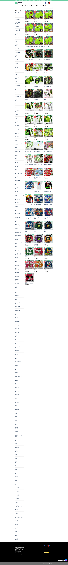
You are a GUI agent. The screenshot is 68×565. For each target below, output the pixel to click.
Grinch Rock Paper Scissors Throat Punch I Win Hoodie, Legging (29, 138)
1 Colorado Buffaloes (18, 33)
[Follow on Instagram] (47, 3)
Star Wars (16, 465)
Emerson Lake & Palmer (18, 258)
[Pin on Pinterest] (48, 546)
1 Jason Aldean (17, 62)
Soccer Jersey (17, 455)
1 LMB (16, 66)
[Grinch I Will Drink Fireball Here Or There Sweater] (38, 53)
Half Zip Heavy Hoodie (18, 292)
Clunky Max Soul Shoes (18, 218)
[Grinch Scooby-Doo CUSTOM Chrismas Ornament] (29, 67)
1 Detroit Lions (17, 38)
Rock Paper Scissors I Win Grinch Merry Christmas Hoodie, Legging (29, 125)
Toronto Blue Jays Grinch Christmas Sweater (48, 205)
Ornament (16, 401)
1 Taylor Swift (17, 103)
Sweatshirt (16, 480)
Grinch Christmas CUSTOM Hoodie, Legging (38, 112)
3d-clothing (17, 136)
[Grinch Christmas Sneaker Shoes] (48, 67)
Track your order (42, 5)
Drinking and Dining (18, 253)
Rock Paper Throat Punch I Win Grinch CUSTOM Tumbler (28, 151)
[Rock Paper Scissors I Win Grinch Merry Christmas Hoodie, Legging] (29, 119)
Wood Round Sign (17, 535)
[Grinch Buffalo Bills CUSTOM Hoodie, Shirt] (48, 40)
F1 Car (16, 262)
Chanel (16, 210)
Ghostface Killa (17, 283)
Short (16, 439)
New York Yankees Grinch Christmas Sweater (37, 205)
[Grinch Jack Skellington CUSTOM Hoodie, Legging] (48, 106)
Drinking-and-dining (18, 254)
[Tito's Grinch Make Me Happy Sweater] (48, 238)
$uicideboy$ (17, 12)
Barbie (16, 158)
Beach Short (17, 166)
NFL (15, 390)
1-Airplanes (16, 114)
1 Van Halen (17, 110)
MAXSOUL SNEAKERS (18, 362)
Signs (16, 443)
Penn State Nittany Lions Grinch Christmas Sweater (47, 270)
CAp (16, 195)
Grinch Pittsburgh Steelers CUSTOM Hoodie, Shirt (38, 20)
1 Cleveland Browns (18, 27)
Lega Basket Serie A (18, 340)
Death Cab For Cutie (18, 232)
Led (15, 336)
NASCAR (16, 380)
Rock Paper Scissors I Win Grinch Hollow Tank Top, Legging (38, 125)
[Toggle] (23, 12)
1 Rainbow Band (17, 92)
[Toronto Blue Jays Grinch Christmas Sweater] (48, 198)
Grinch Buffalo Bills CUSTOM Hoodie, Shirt (47, 46)
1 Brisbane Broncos (18, 22)
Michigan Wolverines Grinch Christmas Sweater (47, 257)
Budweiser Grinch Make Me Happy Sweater (29, 244)
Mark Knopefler (17, 357)
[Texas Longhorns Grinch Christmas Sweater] (38, 264)
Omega (16, 398)
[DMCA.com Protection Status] (48, 552)
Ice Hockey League (18, 318)
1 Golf (16, 51)
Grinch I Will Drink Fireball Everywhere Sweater (47, 59)
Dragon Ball (17, 250)
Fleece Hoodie (17, 272)
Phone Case (17, 406)
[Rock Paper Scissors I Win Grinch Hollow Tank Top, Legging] (38, 119)
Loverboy (16, 351)
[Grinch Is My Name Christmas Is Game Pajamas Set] (29, 53)
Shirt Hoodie (17, 434)
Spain (16, 458)
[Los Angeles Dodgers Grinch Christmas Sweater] (29, 212)
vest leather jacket (17, 525)
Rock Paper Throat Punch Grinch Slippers (38, 164)
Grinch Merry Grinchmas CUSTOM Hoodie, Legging (29, 112)
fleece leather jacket (18, 273)
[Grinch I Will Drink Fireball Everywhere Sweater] (48, 53)
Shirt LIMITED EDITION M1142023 (18, 436)
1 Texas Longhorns (17, 104)
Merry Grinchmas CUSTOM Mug (48, 151)
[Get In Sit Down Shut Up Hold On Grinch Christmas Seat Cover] (48, 80)
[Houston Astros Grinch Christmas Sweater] (38, 212)
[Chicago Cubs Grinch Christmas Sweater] (48, 212)
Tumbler (16, 516)
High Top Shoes (17, 302)
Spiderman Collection (18, 461)
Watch (16, 528)
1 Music (16, 73)
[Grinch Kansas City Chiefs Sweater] (29, 198)
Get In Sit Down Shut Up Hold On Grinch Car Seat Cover (38, 99)
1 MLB (16, 70)
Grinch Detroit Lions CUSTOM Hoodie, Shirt (47, 33)
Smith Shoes (17, 450)
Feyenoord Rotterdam (18, 269)
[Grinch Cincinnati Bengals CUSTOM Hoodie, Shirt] (38, 40)
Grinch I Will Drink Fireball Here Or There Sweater (38, 59)
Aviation (16, 154)
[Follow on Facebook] (45, 3)
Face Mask (16, 264)
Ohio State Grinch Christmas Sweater (37, 257)
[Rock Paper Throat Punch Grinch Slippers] (38, 158)
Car (15, 198)
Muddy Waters (17, 373)
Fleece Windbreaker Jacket (19, 275)
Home (23, 5)
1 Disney (16, 41)
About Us (26, 5)
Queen (16, 420)
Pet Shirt (16, 405)
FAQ (33, 5)
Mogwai (16, 372)
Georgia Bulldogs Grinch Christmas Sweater (29, 283)
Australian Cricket (17, 151)
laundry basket (17, 328)
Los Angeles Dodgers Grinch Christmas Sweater (28, 218)
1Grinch (16, 122)
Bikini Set (16, 176)
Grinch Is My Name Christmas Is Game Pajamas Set (29, 59)
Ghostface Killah (17, 284)
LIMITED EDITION (17, 346)
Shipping (30, 5)
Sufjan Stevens (17, 472)
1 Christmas (17, 26)
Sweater (16, 476)
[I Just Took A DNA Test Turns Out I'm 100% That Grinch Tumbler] (38, 132)
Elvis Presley (17, 257)
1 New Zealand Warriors (18, 77)
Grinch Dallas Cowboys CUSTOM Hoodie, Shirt (29, 46)
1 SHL (16, 99)
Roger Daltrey (17, 427)
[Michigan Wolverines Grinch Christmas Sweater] (48, 251)
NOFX (16, 395)
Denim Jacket (17, 239)
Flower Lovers (17, 276)
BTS (15, 188)
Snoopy (16, 454)
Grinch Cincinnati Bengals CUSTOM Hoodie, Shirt (38, 46)
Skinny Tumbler (17, 444)
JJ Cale (16, 324)
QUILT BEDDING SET (18, 423)
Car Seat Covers (17, 202)
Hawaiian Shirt (17, 295)
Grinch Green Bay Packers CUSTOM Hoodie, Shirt (38, 33)
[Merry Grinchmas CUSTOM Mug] (48, 145)
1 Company (16, 34)
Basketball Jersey (17, 165)
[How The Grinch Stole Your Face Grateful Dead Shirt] (38, 185)
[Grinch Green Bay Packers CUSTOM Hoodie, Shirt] (38, 27)
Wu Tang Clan (17, 538)
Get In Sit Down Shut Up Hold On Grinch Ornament (38, 151)
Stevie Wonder (17, 468)
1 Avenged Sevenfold (18, 18)
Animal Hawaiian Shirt (18, 148)
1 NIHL (16, 81)
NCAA (16, 384)
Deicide (16, 236)
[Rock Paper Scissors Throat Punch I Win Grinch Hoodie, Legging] (48, 119)
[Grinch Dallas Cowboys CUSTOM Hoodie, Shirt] (29, 40)
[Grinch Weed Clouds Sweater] (29, 251)
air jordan (16, 140)
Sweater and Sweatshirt (18, 477)
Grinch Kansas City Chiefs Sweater (29, 204)
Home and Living (17, 307)
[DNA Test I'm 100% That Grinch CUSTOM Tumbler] (48, 132)
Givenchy (16, 286)
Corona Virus (17, 224)
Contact (36, 5)
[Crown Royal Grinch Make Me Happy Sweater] (38, 238)
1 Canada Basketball (18, 23)
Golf (16, 287)
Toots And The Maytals (18, 506)
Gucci (16, 291)
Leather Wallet (17, 335)
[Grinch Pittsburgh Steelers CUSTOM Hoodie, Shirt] (38, 14)
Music (16, 377)
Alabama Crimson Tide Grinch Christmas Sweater (28, 270)
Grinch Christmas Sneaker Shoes (48, 72)
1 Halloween (17, 56)
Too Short (16, 505)
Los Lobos (16, 347)
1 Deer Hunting (17, 37)
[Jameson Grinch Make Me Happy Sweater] (38, 225)
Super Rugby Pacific (18, 473)
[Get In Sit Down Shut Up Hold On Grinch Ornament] (38, 145)
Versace (16, 524)
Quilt (16, 421)
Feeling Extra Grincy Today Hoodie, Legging (48, 99)
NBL (16, 383)
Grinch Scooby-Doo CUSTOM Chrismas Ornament (28, 73)
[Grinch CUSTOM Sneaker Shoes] (38, 67)
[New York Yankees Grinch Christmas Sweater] (38, 198)
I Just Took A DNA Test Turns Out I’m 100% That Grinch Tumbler (38, 138)
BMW (16, 181)
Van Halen (16, 520)
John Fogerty (17, 325)
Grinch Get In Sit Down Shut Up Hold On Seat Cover (29, 99)
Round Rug (16, 428)
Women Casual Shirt (18, 531)
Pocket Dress (17, 409)
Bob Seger (16, 184)
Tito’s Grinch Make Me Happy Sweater (47, 244)
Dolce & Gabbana (17, 247)
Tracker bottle (17, 510)
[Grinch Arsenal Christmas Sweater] (29, 172)
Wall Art (16, 527)
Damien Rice (17, 229)
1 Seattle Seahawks (18, 96)
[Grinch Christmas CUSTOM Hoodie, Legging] (38, 106)
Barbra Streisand (17, 159)
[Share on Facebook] (44, 546)
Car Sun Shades (17, 203)
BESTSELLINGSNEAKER (18, 173)
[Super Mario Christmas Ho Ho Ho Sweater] (48, 158)
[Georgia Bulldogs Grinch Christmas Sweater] (29, 277)
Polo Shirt (16, 412)
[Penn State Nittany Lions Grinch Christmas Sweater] (48, 264)
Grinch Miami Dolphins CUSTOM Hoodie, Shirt (29, 33)
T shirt (16, 484)
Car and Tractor (17, 199)
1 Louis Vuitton (17, 67)
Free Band (16, 280)
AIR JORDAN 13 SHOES (18, 143)
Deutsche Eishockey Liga (18, 242)
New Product (17, 387)
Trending (16, 513)
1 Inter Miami (17, 59)
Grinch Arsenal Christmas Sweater (29, 177)
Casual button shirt (18, 206)
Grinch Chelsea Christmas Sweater (29, 190)
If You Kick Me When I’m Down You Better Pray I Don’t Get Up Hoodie (38, 86)
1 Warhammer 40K (17, 111)
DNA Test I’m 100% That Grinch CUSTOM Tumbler (47, 138)
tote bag (16, 509)
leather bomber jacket (18, 329)
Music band (16, 379)
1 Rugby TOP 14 (17, 93)
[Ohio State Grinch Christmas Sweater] (38, 251)
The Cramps (17, 491)
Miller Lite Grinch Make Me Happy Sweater (48, 231)
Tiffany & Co (17, 498)
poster (16, 413)
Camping (16, 192)
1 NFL (16, 78)
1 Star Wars (16, 100)
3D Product (16, 132)
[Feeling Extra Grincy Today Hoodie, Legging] (48, 93)
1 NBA (16, 74)
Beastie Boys (17, 169)
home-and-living (17, 310)
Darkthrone (16, 231)
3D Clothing (17, 129)
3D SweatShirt (17, 133)
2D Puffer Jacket (17, 126)
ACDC (16, 137)
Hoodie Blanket (17, 314)
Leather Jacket (17, 332)
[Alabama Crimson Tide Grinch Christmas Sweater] (29, 264)
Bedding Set (17, 170)
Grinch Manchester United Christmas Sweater (47, 178)
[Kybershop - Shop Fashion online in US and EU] (18, 3)
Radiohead (16, 424)
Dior (16, 243)
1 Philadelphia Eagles (18, 88)
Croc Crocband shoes (18, 225)
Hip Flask (16, 303)
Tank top (16, 488)
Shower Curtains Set (18, 440)
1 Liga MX (16, 63)
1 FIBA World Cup (17, 48)
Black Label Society (18, 177)
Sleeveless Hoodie (17, 447)
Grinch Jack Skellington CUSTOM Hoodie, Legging (48, 112)
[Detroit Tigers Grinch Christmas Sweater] (29, 225)
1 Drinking (16, 44)
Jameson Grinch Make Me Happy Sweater (38, 231)
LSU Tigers (16, 354)
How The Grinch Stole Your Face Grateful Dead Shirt (38, 191)
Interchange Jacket (18, 321)
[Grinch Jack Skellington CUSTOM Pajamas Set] (29, 158)
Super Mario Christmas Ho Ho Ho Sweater (48, 164)
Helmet (16, 299)
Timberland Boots (17, 502)
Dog (16, 246)
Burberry (16, 191)
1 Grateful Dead (17, 52)
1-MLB (16, 118)
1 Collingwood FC (17, 30)
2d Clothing (17, 125)
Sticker (16, 469)
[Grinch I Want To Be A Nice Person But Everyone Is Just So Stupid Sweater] (48, 185)
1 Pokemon (16, 89)
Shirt (16, 432)
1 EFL (16, 45)
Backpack (16, 155)
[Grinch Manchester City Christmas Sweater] (38, 172)
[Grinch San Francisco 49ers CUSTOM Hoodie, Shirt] (29, 14)
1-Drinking (16, 117)
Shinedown (16, 431)
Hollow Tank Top (17, 306)
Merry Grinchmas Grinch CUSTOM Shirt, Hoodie (29, 86)
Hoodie (16, 313)
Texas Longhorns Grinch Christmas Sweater (38, 270)
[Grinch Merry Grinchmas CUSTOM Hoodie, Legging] (29, 106)
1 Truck (16, 107)
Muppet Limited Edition (18, 376)
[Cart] (52, 3)
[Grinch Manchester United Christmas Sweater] (48, 172)
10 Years (16, 121)
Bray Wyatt (16, 187)
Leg (15, 339)
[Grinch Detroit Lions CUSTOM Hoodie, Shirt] (48, 27)
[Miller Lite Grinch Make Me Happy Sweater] (48, 225)
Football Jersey (17, 279)
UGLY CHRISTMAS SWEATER (19, 517)
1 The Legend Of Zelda (18, 106)
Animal (16, 147)
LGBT (16, 343)
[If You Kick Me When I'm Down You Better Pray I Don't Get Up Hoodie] (38, 80)
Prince (16, 416)
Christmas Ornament (18, 213)
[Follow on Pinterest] (49, 3)
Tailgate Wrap (17, 487)
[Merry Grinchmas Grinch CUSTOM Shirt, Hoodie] (29, 80)
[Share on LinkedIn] (49, 546)
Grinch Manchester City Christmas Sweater (38, 178)
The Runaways (17, 495)
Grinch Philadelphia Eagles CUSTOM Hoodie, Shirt (48, 20)
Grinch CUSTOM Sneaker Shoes (38, 72)
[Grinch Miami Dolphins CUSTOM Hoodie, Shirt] (29, 27)
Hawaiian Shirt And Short (18, 296)
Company (16, 221)
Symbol (16, 483)
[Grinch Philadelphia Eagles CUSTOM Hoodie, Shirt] (48, 14)
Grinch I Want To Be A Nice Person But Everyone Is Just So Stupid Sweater (48, 191)
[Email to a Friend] (47, 546)
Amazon (16, 144)
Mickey (16, 368)
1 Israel (16, 60)
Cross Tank (16, 228)
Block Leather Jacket (18, 180)
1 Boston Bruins (17, 19)
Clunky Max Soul (17, 217)
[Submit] (36, 3)
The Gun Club (17, 494)
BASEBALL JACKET (18, 162)
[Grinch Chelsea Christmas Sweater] (29, 185)
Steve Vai (16, 466)
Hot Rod (16, 317)
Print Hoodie (17, 417)
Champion (16, 209)
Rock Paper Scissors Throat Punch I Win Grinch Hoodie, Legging (48, 125)
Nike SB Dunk (17, 394)
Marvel (16, 358)
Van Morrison (17, 521)
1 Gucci (16, 55)
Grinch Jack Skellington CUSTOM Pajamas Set (29, 164)
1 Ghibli (16, 49)
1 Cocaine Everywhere (18, 29)
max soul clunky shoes (18, 361)
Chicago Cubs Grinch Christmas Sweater (47, 218)
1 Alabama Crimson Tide (18, 16)
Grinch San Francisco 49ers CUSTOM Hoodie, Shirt (28, 20)
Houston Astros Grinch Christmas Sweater (38, 218)
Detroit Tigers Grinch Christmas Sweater (28, 231)
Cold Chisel (16, 220)
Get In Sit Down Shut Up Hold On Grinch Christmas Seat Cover (48, 86)
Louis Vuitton (17, 350)
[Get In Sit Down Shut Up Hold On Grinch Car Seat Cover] (38, 93)
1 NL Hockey (17, 82)
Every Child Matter (17, 261)
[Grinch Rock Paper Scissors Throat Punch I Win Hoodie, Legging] (29, 132)
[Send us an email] (48, 3)
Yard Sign (16, 539)
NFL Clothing (17, 391)
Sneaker (16, 451)
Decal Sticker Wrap (18, 235)
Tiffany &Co (17, 499)
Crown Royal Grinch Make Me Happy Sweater (37, 244)
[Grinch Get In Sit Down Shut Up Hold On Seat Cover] (29, 93)
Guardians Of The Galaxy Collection (18, 289)
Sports (16, 462)
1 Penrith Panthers (17, 85)
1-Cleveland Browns (18, 115)
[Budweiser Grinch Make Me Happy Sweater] (29, 238)
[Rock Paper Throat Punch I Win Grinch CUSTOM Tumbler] (29, 145)
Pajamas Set (17, 402)
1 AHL (16, 15)
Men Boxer (16, 365)
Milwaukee (16, 369)
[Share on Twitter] (46, 546)
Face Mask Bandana (18, 265)
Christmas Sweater (17, 214)
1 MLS (16, 71)
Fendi (16, 268)
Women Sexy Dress (18, 532)
